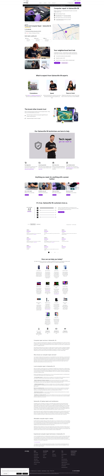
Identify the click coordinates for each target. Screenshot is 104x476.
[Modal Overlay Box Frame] (52, 238)
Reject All (19, 473)
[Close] (28, 469)
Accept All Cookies (25, 473)
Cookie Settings (5, 473)
